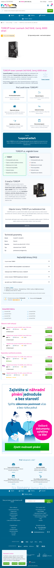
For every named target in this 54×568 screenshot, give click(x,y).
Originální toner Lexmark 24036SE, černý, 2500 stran (18, 327)
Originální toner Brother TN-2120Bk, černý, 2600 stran (19, 357)
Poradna (40, 520)
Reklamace (13, 517)
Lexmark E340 (7, 316)
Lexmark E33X (32, 314)
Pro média (14, 533)
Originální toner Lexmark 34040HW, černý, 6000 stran (19, 344)
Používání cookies (13, 529)
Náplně (12, 15)
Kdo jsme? (14, 527)
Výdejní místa (14, 511)
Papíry (22, 15)
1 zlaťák (24, 329)
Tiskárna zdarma (28, 19)
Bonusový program (14, 515)
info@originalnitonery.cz (39, 532)
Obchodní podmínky (14, 531)
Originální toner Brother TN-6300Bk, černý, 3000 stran (19, 365)
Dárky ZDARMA (41, 511)
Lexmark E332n (32, 311)
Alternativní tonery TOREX (40, 513)
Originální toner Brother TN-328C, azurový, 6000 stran (19, 373)
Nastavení (14, 563)
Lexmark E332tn (7, 314)
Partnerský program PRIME (40, 517)
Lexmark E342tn (7, 318)
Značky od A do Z (13, 513)
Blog (41, 518)
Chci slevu (48, 501)
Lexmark (15, 22)
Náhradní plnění (13, 518)
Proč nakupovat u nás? (41, 509)
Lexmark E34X (32, 318)
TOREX (11, 287)
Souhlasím (6, 563)
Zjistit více (27, 225)
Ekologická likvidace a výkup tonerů (41, 515)
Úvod (3, 22)
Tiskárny (32, 15)
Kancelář (43, 15)
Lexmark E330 (7, 311)
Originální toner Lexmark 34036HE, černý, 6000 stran (18, 335)
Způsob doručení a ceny (14, 509)
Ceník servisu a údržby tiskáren (13, 520)
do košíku (48, 331)
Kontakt (13, 535)
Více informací (16, 560)
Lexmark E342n (32, 316)
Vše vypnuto (22, 563)
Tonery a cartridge (9, 22)
